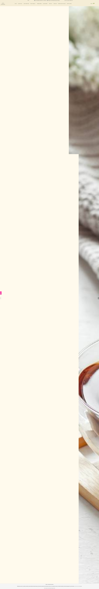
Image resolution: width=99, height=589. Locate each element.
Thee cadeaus (32, 3)
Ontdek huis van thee (62, 3)
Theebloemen (39, 3)
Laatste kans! (69, 3)
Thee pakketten (26, 3)
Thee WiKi (55, 3)
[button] (0, 298)
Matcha (50, 3)
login (68, 0)
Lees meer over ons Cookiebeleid (78, 586)
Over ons (66, 0)
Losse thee (20, 3)
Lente (16, 3)
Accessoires (45, 3)
